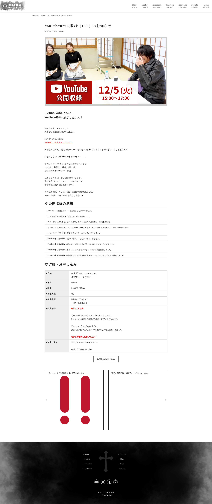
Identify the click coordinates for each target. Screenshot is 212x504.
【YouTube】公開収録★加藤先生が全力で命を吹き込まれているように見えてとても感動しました (85, 255)
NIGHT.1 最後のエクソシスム (59, 142)
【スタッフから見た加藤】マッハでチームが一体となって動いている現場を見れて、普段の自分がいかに (87, 227)
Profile (87, 459)
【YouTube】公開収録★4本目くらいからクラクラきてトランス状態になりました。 (79, 249)
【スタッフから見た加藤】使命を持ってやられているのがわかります (73, 233)
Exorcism (88, 464)
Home (87, 454)
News (62, 31)
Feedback (88, 469)
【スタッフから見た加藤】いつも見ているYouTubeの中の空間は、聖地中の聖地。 (79, 221)
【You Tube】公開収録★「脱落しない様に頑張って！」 (68, 216)
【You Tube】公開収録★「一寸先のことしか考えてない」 (69, 210)
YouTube (122, 454)
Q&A (121, 459)
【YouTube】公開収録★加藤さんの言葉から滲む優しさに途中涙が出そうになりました (80, 244)
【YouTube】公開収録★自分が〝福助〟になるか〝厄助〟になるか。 (73, 238)
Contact (122, 469)
